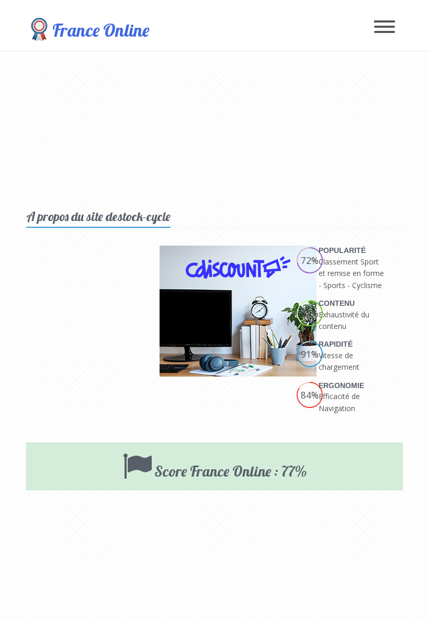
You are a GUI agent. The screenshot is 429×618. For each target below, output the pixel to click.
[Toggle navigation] (384, 27)
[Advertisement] (214, 130)
